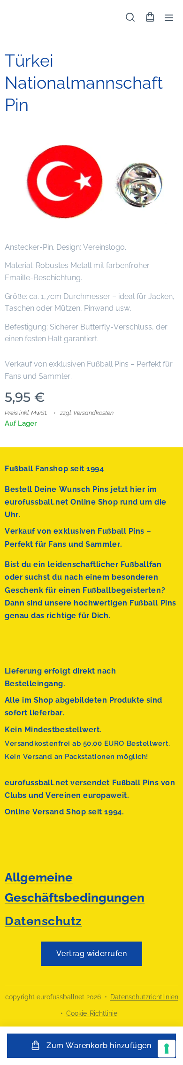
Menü (169, 17)
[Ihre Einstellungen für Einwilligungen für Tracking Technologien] (166, 1048)
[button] (130, 17)
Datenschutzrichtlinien (144, 997)
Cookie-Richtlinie (91, 1013)
